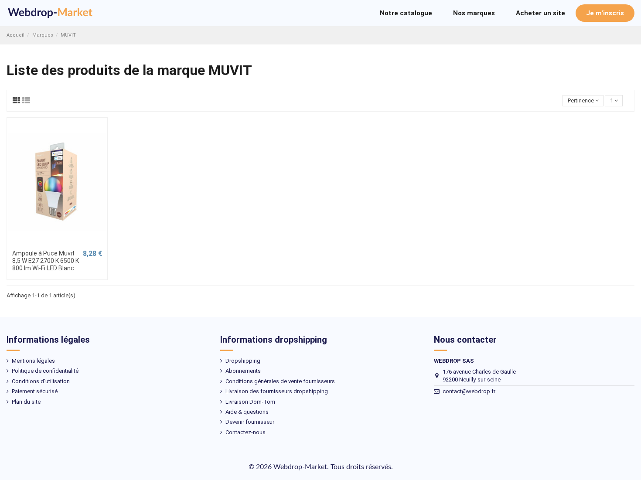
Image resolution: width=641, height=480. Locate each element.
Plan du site (26, 401)
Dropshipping (242, 360)
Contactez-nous (245, 432)
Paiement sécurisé (35, 391)
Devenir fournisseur (249, 422)
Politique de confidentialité (45, 371)
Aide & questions (247, 412)
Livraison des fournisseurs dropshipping (276, 391)
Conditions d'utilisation (41, 381)
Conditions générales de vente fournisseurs (280, 381)
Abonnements (243, 371)
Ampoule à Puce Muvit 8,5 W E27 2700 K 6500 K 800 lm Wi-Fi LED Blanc (45, 261)
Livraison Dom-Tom (250, 401)
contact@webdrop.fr (469, 391)
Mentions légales (33, 360)
